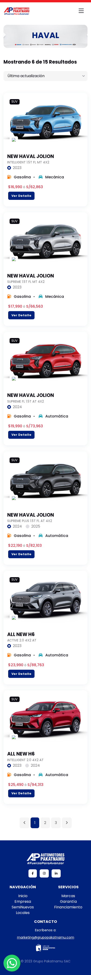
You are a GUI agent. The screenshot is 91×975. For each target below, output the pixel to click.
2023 (17, 167)
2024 (17, 407)
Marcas (68, 896)
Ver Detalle (21, 196)
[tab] (14, 168)
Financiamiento (68, 907)
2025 (35, 526)
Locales (23, 912)
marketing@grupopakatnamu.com (45, 937)
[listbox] (46, 76)
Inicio (23, 896)
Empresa (22, 901)
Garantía (68, 901)
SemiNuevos (23, 907)
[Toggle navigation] (81, 11)
